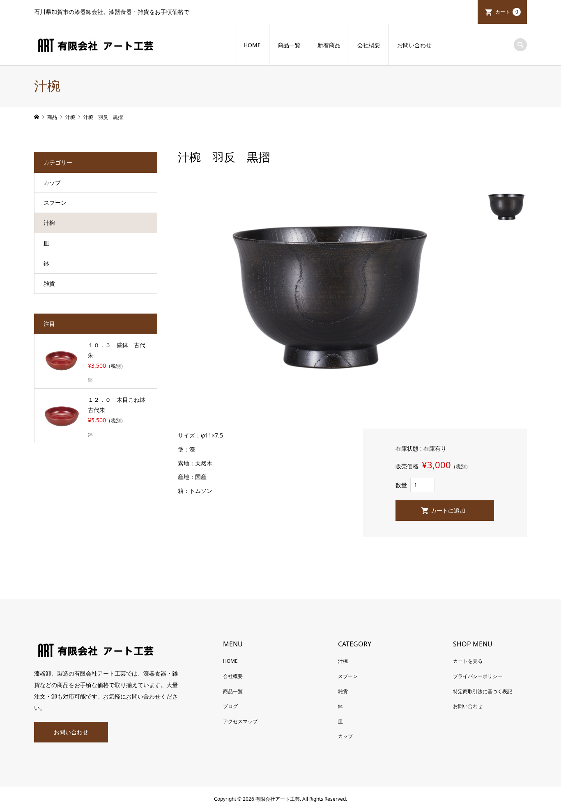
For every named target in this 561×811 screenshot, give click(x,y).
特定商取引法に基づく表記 (482, 691)
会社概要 (368, 45)
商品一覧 (289, 45)
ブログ (230, 706)
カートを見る (468, 661)
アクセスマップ (240, 721)
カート (506, 11)
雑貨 (49, 283)
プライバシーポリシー (477, 676)
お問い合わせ (414, 45)
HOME (252, 45)
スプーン (55, 202)
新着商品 (328, 45)
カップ (52, 182)
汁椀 (49, 223)
